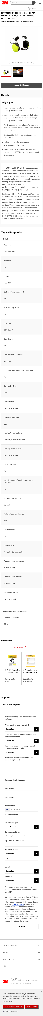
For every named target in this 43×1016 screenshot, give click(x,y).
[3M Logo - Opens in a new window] (5, 3)
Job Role (8, 876)
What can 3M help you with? (17, 725)
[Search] (34, 3)
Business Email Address (15, 780)
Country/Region (11, 823)
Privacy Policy (18, 904)
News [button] (5, 953)
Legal (13, 979)
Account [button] (35, 8)
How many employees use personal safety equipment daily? (20, 747)
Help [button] (5, 966)
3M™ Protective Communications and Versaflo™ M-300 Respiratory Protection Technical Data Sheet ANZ (12, 671)
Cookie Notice (8, 1001)
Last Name (9, 797)
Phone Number (11, 806)
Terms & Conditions (17, 981)
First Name (9, 789)
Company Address (13, 832)
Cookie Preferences (32, 981)
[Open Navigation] (40, 3)
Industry (8, 867)
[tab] (21, 647)
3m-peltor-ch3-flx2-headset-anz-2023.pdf (30, 671)
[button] (10, 1011)
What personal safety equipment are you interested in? (20, 735)
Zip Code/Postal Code (14, 841)
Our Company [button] (10, 946)
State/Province (11, 849)
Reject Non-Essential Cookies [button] (13, 1006)
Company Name (11, 814)
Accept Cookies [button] (32, 1006)
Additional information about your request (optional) (19, 759)
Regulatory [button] (9, 959)
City (6, 858)
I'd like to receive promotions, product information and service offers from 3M (21, 890)
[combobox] (7, 809)
